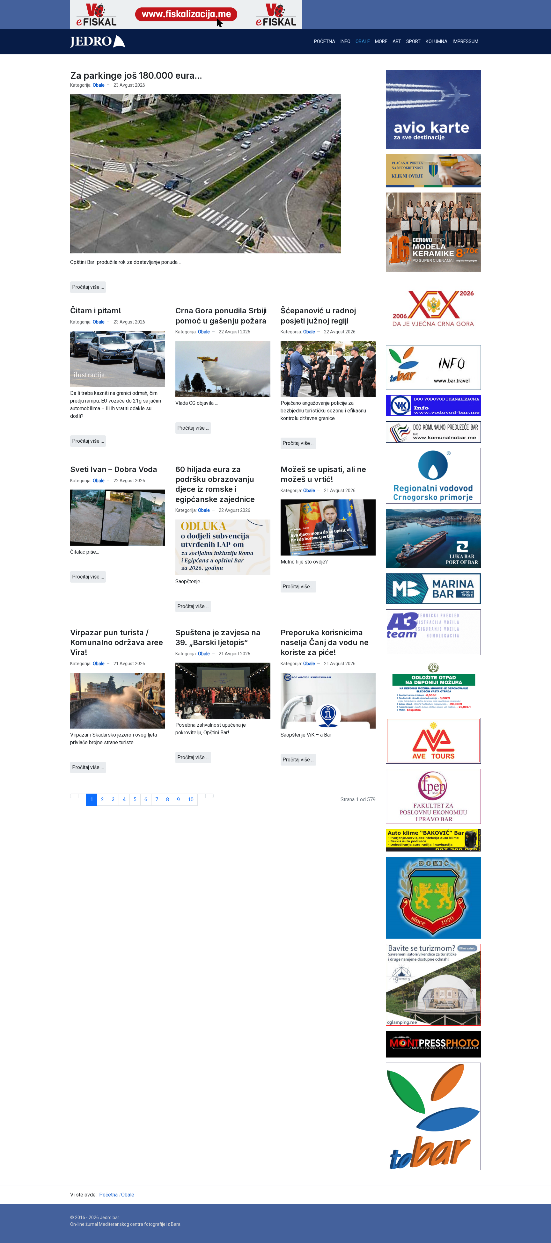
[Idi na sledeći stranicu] (201, 796)
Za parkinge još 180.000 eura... (136, 75)
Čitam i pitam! (95, 310)
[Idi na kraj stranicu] (209, 796)
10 (191, 799)
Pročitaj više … (88, 287)
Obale (99, 85)
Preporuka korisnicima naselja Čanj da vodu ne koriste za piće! (325, 642)
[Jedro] (97, 41)
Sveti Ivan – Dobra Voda (113, 469)
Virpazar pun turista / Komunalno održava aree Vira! (116, 642)
